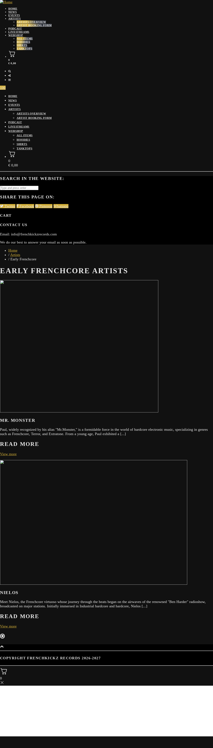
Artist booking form (34, 25)
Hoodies (23, 41)
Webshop (15, 35)
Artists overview (31, 21)
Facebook (26, 206)
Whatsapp (60, 206)
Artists (14, 18)
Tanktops (24, 48)
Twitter (9, 206)
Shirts (22, 45)
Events (14, 104)
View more (8, 454)
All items (25, 38)
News (12, 100)
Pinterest (45, 206)
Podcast (15, 28)
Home (12, 96)
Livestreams (18, 31)
